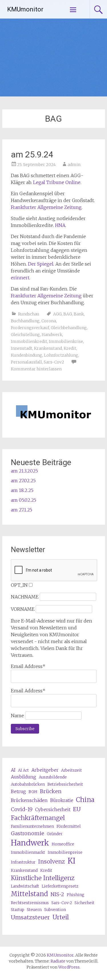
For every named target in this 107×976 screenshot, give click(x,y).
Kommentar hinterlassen (36, 369)
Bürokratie (61, 800)
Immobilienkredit (29, 341)
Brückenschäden (29, 800)
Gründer (54, 833)
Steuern (34, 909)
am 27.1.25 (21, 510)
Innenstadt (21, 348)
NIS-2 (57, 894)
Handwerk (52, 334)
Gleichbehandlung (69, 327)
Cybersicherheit (52, 809)
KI (71, 861)
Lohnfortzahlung (61, 355)
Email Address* (28, 666)
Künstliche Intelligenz (42, 878)
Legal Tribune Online (56, 182)
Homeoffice (63, 844)
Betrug (18, 791)
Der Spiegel (40, 264)
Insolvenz (51, 861)
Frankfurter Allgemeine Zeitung (46, 207)
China (85, 800)
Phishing (75, 894)
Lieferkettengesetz (60, 886)
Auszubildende (53, 777)
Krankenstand (48, 348)
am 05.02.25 (23, 500)
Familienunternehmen (32, 826)
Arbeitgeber (44, 770)
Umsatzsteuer (30, 917)
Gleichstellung (25, 334)
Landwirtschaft (25, 886)
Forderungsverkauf (30, 327)
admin (74, 164)
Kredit (70, 348)
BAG (67, 314)
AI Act (23, 770)
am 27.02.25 (23, 480)
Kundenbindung (26, 355)
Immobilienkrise (66, 341)
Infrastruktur (23, 862)
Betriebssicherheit (65, 784)
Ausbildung (23, 777)
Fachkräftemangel (38, 818)
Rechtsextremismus (30, 902)
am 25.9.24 (32, 154)
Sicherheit (84, 902)
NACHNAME (25, 597)
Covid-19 (22, 809)
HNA (60, 225)
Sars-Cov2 (54, 362)
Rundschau (28, 314)
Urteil (61, 917)
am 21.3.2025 (24, 471)
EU (77, 809)
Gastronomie (27, 833)
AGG (57, 314)
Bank (79, 314)
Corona (48, 320)
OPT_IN (19, 585)
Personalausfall (26, 362)
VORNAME (23, 609)
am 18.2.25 (22, 490)
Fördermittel (68, 826)
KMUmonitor (25, 9)
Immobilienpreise (65, 852)
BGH (33, 791)
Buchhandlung (25, 320)
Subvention (55, 909)
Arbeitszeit (71, 770)
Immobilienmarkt (28, 852)
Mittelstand (29, 894)
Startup (17, 909)
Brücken (51, 791)
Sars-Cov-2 (61, 902)
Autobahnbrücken (28, 784)
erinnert (20, 277)
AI (13, 770)
